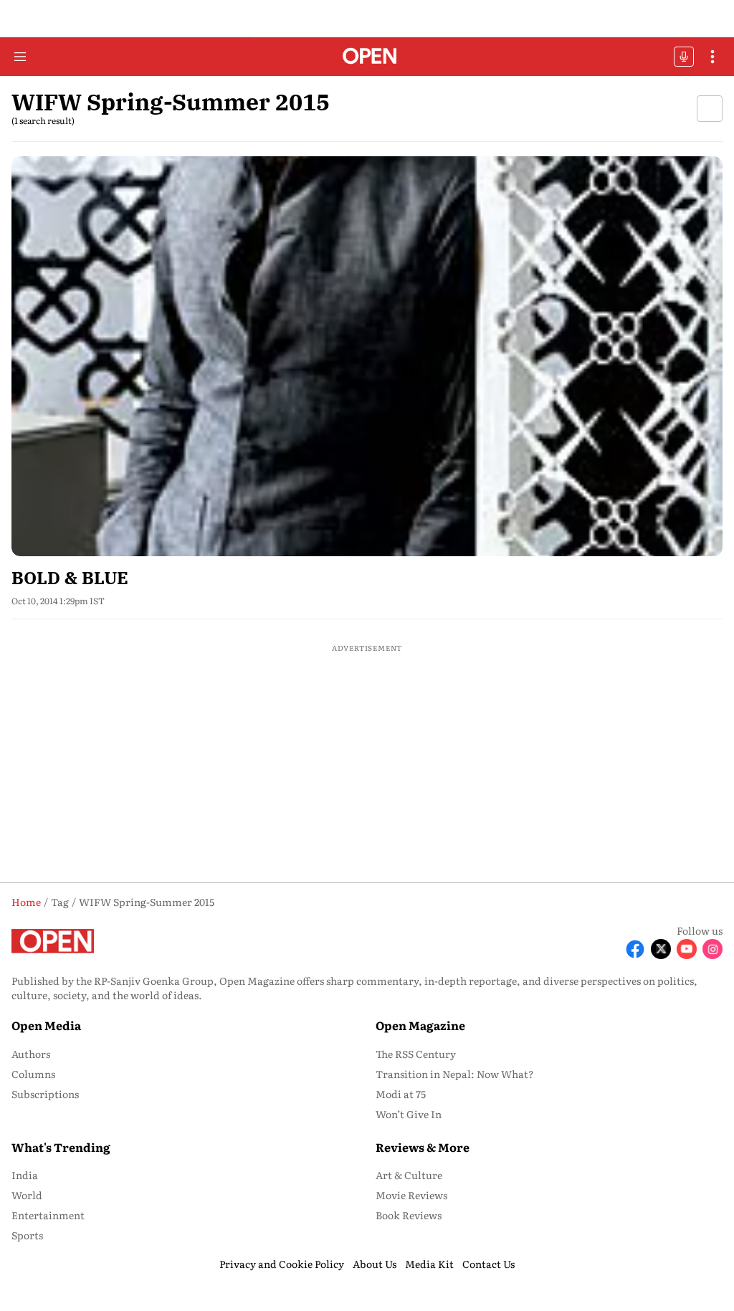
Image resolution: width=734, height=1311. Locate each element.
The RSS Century (416, 1054)
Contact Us (488, 1264)
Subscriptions (45, 1094)
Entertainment (48, 1215)
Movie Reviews (411, 1195)
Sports (27, 1235)
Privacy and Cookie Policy (281, 1264)
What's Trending (60, 1146)
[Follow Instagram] (712, 949)
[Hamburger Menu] (20, 56)
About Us (374, 1264)
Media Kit (429, 1264)
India (24, 1175)
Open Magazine (420, 1025)
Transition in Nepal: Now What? (455, 1074)
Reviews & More (423, 1146)
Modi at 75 (401, 1094)
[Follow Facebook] (635, 949)
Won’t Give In (409, 1114)
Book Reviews (409, 1215)
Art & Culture (409, 1175)
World (26, 1195)
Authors (30, 1054)
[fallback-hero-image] (367, 356)
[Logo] (367, 57)
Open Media (46, 1025)
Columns (33, 1074)
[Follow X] (661, 949)
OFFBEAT (684, 57)
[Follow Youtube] (687, 949)
